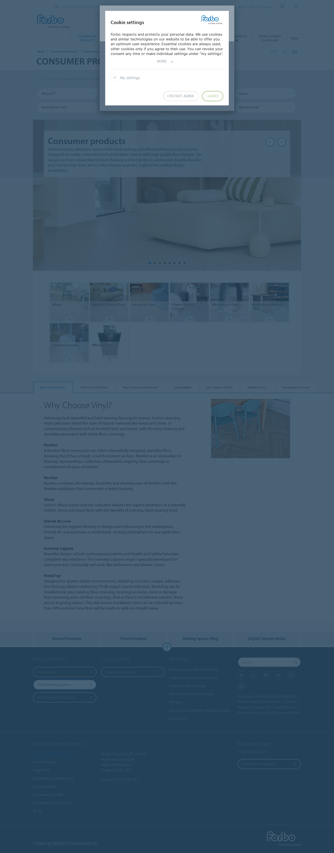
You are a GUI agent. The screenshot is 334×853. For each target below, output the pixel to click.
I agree (212, 96)
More (162, 61)
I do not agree (180, 96)
